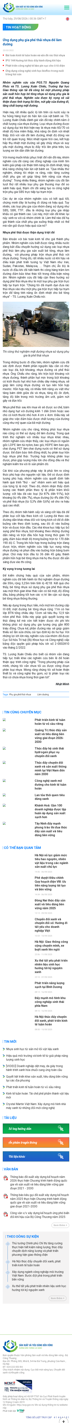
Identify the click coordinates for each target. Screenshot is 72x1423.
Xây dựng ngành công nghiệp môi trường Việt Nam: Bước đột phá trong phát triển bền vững (38, 1275)
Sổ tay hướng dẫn (19, 1128)
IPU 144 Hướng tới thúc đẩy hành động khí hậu (33, 60)
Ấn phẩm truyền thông (22, 1142)
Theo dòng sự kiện (23, 1236)
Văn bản (11, 1169)
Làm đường (43, 694)
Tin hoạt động (18, 27)
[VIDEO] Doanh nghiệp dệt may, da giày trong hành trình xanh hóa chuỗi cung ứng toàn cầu (34, 1068)
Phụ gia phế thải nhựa (20, 694)
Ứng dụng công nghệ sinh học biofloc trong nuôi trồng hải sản (35, 72)
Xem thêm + (60, 1225)
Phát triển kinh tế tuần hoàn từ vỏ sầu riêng (33, 1087)
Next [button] (67, 1318)
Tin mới (10, 1041)
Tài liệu (10, 1118)
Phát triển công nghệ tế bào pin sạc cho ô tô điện (35, 65)
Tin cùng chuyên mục (22, 712)
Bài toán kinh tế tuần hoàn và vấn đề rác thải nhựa (35, 55)
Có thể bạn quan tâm (22, 848)
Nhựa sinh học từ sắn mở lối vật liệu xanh (32, 1049)
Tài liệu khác (16, 1156)
